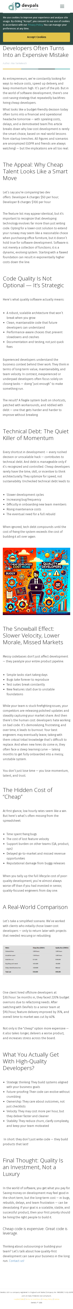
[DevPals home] (23, 6)
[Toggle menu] (62, 6)
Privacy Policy (35, 24)
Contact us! (16, 1261)
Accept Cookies (36, 37)
